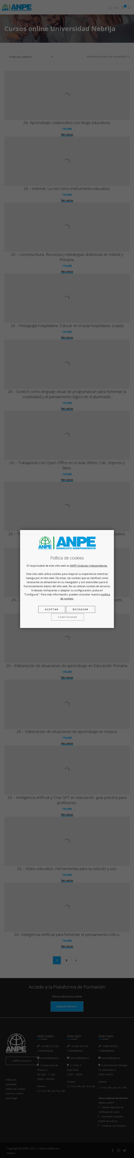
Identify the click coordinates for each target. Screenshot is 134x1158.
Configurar (67, 617)
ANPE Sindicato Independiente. (89, 565)
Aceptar (52, 609)
